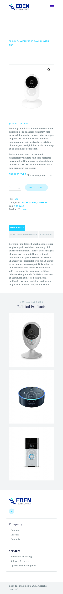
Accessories (29, 202)
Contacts (15, 539)
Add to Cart (36, 187)
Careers (14, 534)
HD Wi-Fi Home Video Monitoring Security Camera (31, 333)
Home (12, 37)
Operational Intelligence (23, 565)
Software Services (19, 561)
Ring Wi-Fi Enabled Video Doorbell (31, 447)
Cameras (42, 202)
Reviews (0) (46, 234)
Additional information (23, 234)
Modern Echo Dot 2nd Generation (31, 390)
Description (17, 227)
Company (15, 530)
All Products (25, 37)
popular (19, 206)
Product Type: (17, 174)
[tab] (17, 228)
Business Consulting (21, 556)
